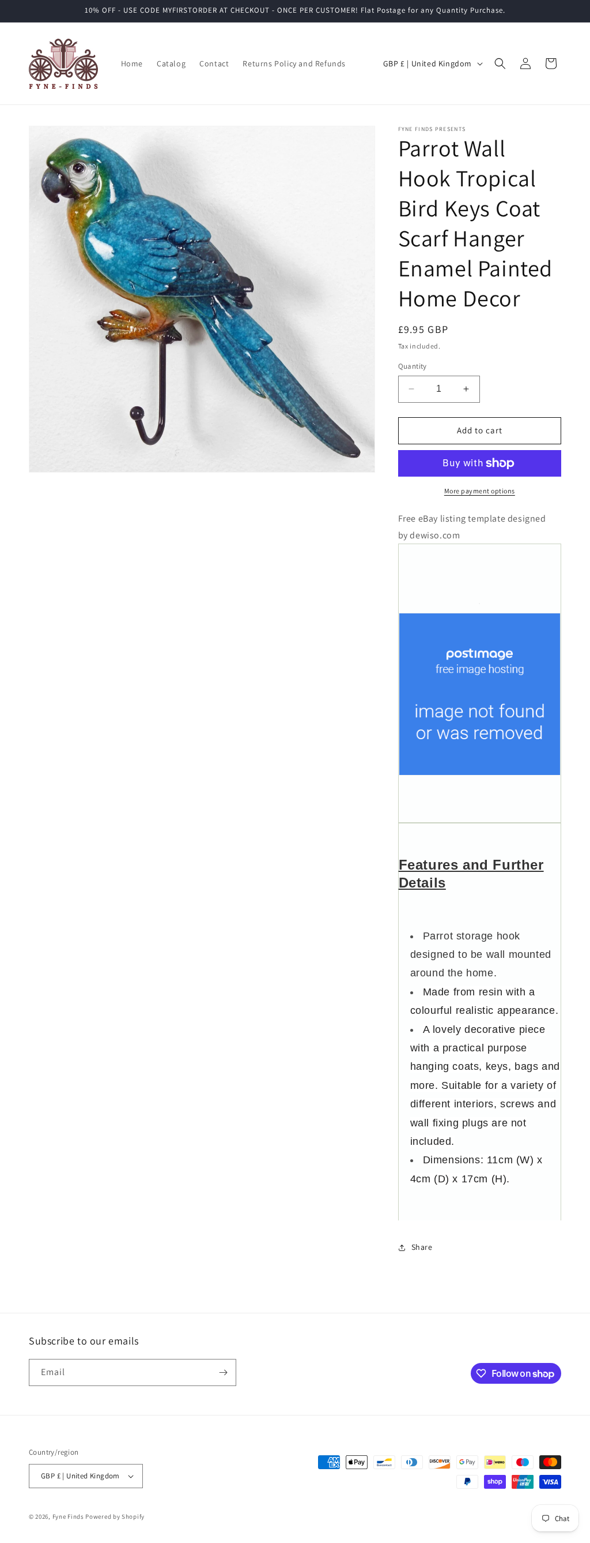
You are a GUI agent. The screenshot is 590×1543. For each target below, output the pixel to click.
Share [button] (422, 1247)
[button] (500, 63)
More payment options (479, 490)
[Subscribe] (223, 1372)
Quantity (412, 366)
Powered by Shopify (115, 1516)
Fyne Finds (68, 1516)
